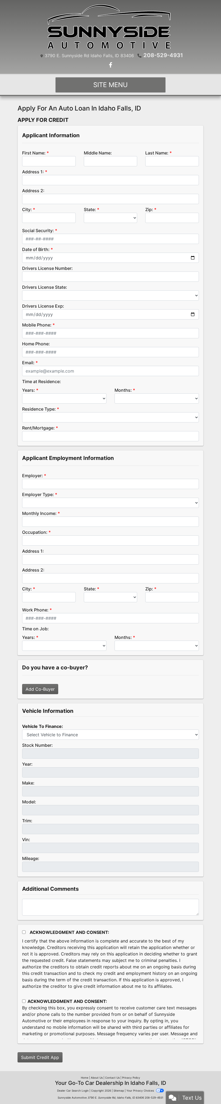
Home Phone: (36, 343)
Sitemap (118, 1090)
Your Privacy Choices (140, 1090)
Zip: (149, 209)
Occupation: (34, 532)
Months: (123, 390)
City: (27, 209)
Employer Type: (38, 494)
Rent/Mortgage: (38, 428)
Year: (27, 764)
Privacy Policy (131, 1077)
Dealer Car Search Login (73, 1090)
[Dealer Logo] (111, 27)
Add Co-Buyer (40, 689)
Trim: (27, 820)
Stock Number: (37, 745)
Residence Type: (39, 409)
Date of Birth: (36, 249)
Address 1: (33, 171)
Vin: (26, 839)
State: (90, 209)
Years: (28, 390)
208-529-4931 (163, 55)
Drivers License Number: (47, 268)
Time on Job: (35, 628)
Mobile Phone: (36, 325)
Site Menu (110, 85)
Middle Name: (98, 153)
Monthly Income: (39, 513)
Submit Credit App (40, 1057)
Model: (29, 801)
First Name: (34, 153)
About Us (97, 1077)
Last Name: (156, 153)
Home (84, 1077)
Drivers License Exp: (43, 306)
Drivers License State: (44, 287)
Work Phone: (35, 610)
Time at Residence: (41, 381)
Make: (28, 783)
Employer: (32, 475)
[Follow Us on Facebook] (111, 65)
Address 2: (33, 190)
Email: (28, 362)
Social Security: (38, 230)
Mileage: (30, 858)
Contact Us (112, 1077)
